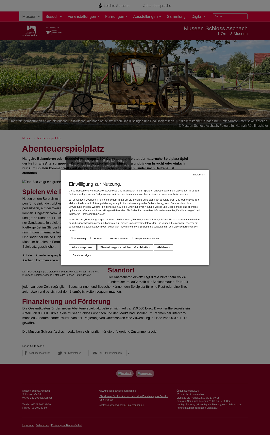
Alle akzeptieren (82, 247)
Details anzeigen (82, 255)
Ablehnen (163, 247)
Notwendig (79, 238)
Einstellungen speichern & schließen (125, 247)
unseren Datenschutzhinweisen (88, 214)
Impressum (199, 174)
